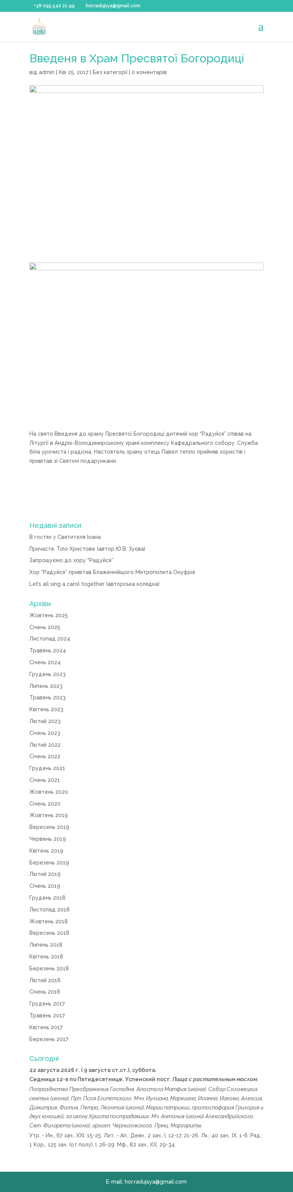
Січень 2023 (44, 733)
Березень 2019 (49, 863)
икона (196, 1089)
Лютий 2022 (45, 745)
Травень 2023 (47, 697)
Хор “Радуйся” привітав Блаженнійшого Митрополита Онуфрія (112, 572)
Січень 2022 (44, 756)
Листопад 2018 (49, 910)
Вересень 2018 (49, 933)
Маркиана (183, 1098)
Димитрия (43, 1107)
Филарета (57, 1125)
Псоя (89, 1098)
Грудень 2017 (47, 1004)
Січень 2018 (44, 992)
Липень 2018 (46, 945)
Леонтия (112, 1107)
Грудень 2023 (47, 674)
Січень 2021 (44, 780)
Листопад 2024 (49, 639)
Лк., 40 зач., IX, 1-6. (225, 1135)
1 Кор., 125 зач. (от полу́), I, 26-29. (72, 1145)
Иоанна (207, 1098)
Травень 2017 (47, 1015)
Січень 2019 (44, 886)
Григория (247, 1107)
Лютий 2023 (45, 721)
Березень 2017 (48, 1039)
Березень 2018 (49, 968)
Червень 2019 (47, 839)
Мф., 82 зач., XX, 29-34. (146, 1145)
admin (47, 72)
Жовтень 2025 (48, 615)
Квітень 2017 (46, 1027)
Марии (154, 1107)
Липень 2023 (46, 686)
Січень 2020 (45, 804)
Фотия (69, 1107)
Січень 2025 (44, 627)
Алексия (251, 1098)
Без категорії (110, 72)
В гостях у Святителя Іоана (65, 537)
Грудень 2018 (47, 898)
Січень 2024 (45, 662)
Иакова (229, 1098)
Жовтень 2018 (48, 921)
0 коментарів (149, 72)
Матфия (175, 1089)
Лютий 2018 (45, 980)
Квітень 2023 (46, 709)
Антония (173, 1116)
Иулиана (157, 1098)
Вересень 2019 (49, 827)
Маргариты (186, 1125)
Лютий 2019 (45, 874)
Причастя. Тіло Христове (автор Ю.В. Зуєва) (87, 549)
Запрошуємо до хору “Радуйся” (71, 560)
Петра (89, 1107)
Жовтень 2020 (48, 792)
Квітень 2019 (46, 851)
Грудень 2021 (47, 768)
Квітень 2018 (46, 957)
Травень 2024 (47, 650)
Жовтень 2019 (48, 815)
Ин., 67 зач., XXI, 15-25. (74, 1135)
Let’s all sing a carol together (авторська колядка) (94, 584)
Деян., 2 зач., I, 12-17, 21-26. (165, 1135)
